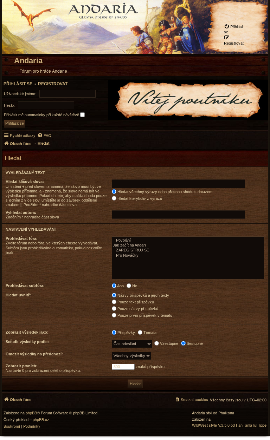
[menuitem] (234, 29)
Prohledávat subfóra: (25, 285)
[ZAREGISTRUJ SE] (188, 250)
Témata (149, 332)
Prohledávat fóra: (22, 238)
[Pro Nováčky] (188, 255)
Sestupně (194, 343)
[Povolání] (188, 240)
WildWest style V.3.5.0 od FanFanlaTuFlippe (229, 425)
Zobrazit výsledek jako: (27, 332)
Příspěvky (125, 332)
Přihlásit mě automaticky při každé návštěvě (42, 115)
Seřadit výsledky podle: (27, 342)
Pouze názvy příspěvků (137, 309)
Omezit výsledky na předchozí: (34, 354)
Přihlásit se (18, 84)
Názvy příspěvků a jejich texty (142, 295)
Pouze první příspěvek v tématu (144, 315)
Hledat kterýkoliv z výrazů (139, 198)
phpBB (31, 412)
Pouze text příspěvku (135, 302)
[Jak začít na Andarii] (188, 245)
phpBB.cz (41, 419)
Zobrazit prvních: (22, 366)
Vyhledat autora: (21, 212)
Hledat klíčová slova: (25, 181)
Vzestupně (168, 343)
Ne (134, 286)
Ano (120, 286)
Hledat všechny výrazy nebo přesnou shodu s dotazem (164, 192)
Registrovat (53, 84)
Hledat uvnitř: (18, 295)
